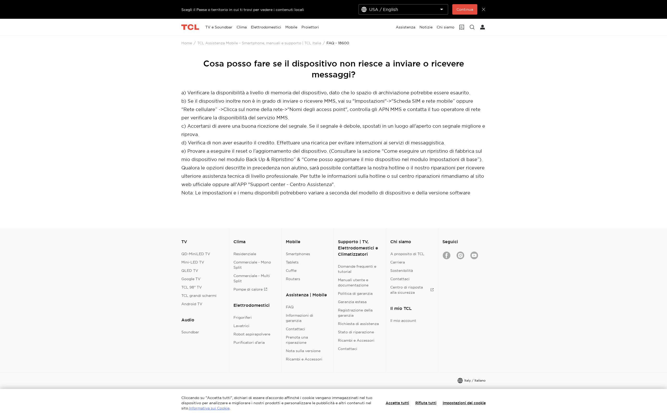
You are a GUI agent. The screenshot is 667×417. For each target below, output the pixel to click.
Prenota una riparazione (297, 340)
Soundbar (190, 332)
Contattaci (295, 329)
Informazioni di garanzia (299, 318)
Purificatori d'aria (249, 342)
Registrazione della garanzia (355, 313)
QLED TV (189, 270)
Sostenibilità (401, 270)
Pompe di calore (248, 289)
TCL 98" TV (191, 287)
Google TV (191, 279)
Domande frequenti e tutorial (357, 269)
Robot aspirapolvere (251, 334)
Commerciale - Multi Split (251, 278)
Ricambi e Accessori (304, 359)
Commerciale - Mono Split (252, 265)
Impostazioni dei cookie (464, 403)
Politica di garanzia (355, 293)
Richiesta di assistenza (358, 323)
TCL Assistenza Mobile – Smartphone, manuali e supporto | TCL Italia (259, 43)
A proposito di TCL (407, 254)
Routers (293, 279)
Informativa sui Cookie (209, 408)
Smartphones (298, 254)
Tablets (292, 262)
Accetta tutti (397, 403)
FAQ (290, 307)
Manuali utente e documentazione (353, 282)
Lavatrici (241, 325)
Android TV (191, 304)
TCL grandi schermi (199, 295)
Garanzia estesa (352, 301)
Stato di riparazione (356, 332)
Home (186, 43)
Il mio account (403, 320)
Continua (464, 9)
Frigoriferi (242, 317)
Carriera (397, 262)
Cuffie (291, 270)
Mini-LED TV (192, 262)
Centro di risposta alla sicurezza (406, 290)
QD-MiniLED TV (195, 254)
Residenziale (244, 254)
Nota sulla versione (303, 350)
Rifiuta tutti (425, 403)
